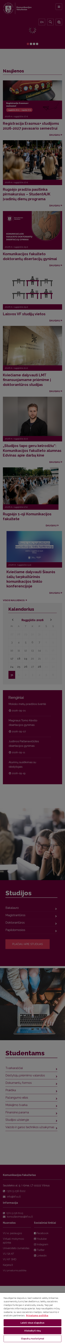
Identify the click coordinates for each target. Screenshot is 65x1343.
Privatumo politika (37, 1315)
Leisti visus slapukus (33, 1322)
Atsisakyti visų (32, 1330)
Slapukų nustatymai (32, 1338)
